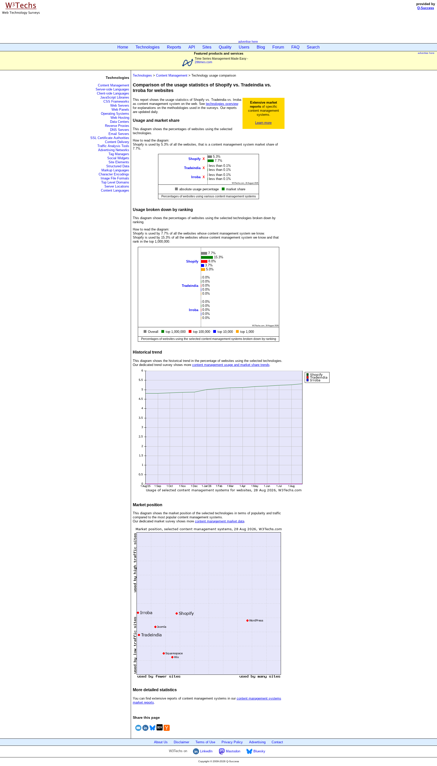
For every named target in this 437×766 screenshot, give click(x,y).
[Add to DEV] (159, 731)
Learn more (263, 123)
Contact (277, 742)
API (191, 47)
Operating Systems (115, 113)
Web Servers (119, 105)
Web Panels (120, 109)
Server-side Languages (112, 89)
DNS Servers (119, 130)
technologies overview (222, 104)
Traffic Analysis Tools (113, 146)
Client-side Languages (113, 93)
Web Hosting (120, 118)
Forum (278, 47)
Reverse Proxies (117, 126)
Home (122, 47)
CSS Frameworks (116, 101)
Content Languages (115, 190)
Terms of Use (205, 742)
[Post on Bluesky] (152, 731)
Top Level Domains (115, 182)
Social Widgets (118, 158)
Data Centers (119, 122)
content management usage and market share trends (231, 365)
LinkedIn (205, 751)
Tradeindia (192, 168)
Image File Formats (115, 178)
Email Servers (118, 134)
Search (313, 47)
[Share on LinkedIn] (145, 731)
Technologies (148, 47)
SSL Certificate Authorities (109, 138)
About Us (161, 742)
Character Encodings (114, 174)
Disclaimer (181, 742)
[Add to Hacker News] (166, 731)
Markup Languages (115, 170)
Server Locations (116, 186)
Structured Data (117, 166)
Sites (206, 47)
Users (244, 47)
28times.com (203, 62)
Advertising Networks (113, 150)
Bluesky (258, 751)
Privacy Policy (232, 742)
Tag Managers (118, 154)
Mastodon (232, 751)
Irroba (196, 177)
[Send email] (138, 731)
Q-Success (425, 8)
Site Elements (118, 162)
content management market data (219, 521)
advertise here (248, 41)
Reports (174, 47)
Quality (225, 47)
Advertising (257, 742)
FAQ (295, 47)
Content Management (113, 85)
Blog (261, 47)
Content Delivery (117, 142)
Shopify (194, 158)
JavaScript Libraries (114, 97)
